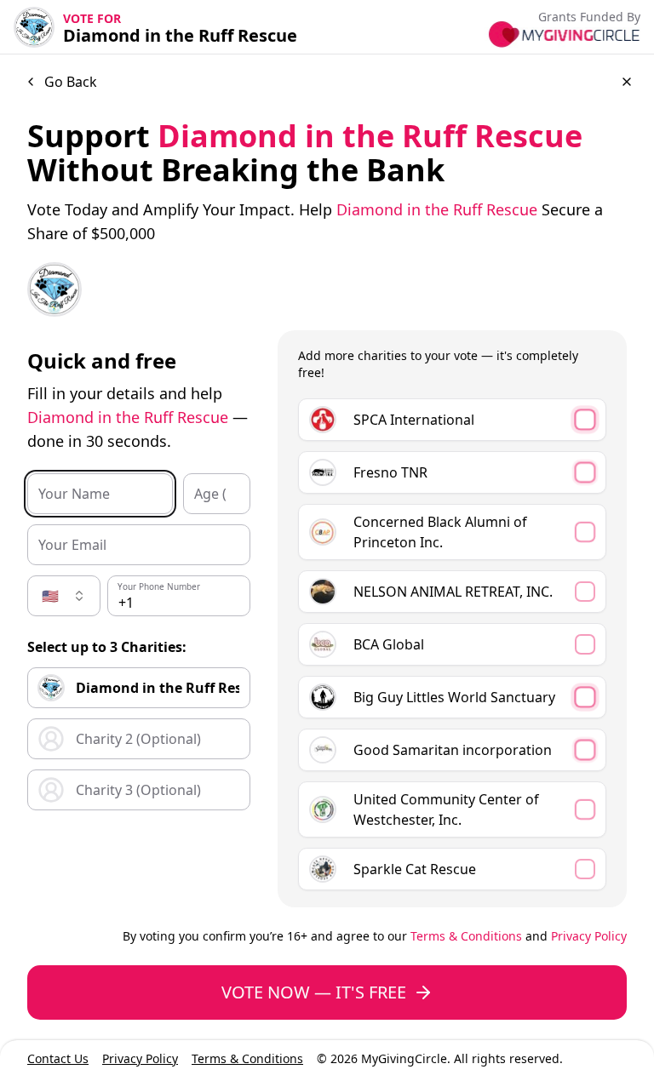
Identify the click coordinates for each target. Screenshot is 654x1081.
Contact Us (58, 1058)
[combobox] (63, 595)
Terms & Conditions (466, 936)
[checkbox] (452, 419)
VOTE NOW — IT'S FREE (313, 992)
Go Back (70, 81)
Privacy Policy (589, 936)
